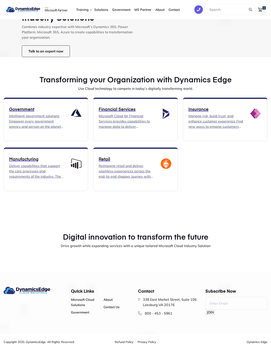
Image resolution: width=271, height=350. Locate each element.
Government (121, 10)
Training (82, 10)
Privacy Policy (147, 342)
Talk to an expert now (45, 51)
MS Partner (142, 10)
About (160, 10)
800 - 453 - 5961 (158, 313)
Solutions (101, 10)
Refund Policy (124, 342)
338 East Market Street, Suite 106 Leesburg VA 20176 (170, 302)
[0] (260, 9)
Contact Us (111, 307)
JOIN (210, 312)
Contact (174, 10)
